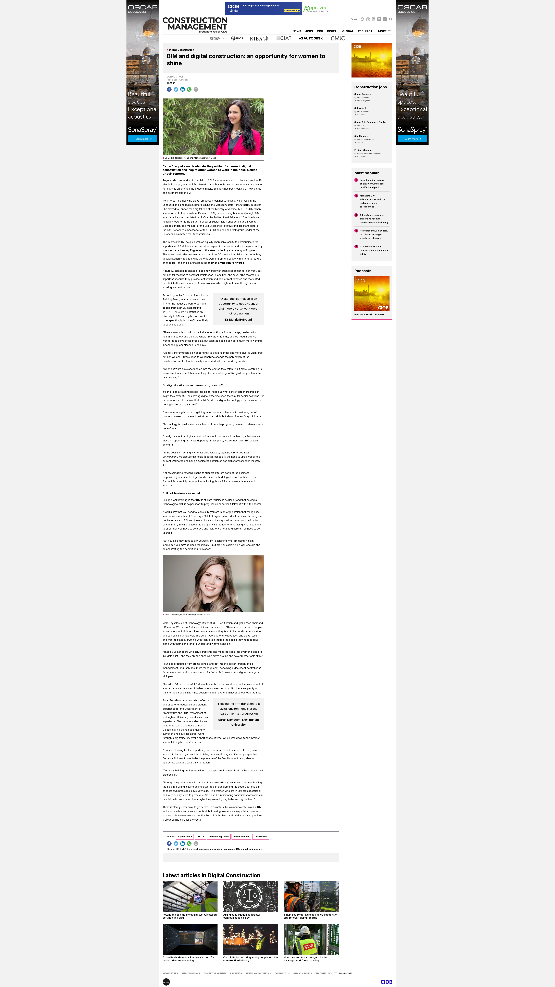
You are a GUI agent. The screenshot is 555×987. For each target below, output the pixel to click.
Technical (366, 31)
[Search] (390, 19)
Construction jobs (370, 87)
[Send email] (196, 89)
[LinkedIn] (385, 19)
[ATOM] (220, 982)
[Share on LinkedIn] (182, 89)
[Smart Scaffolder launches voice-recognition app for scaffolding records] (311, 896)
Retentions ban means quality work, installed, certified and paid (372, 184)
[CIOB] (335, 982)
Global (348, 31)
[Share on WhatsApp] (189, 89)
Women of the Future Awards (226, 262)
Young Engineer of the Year (198, 250)
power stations (241, 836)
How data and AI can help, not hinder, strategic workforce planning (374, 234)
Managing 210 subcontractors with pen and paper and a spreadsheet (373, 201)
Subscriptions (191, 973)
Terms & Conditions (258, 973)
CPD (320, 31)
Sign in (354, 19)
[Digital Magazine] (373, 19)
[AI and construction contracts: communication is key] (250, 896)
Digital (332, 31)
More (382, 31)
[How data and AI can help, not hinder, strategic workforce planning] (311, 939)
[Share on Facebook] (169, 89)
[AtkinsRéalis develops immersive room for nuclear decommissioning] (190, 939)
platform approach (219, 836)
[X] (379, 19)
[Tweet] (176, 89)
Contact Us (282, 973)
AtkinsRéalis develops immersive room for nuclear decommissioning (374, 219)
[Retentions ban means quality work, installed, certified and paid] (190, 896)
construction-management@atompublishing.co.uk (235, 849)
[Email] (368, 19)
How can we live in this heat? (369, 314)
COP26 (200, 836)
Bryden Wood (185, 836)
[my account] (362, 19)
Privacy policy (302, 973)
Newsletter (170, 973)
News (297, 31)
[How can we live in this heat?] (372, 293)
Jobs (309, 31)
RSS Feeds (236, 973)
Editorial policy (326, 973)
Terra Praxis (260, 836)
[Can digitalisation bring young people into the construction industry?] (250, 939)
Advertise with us (215, 973)
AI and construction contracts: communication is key (374, 250)
